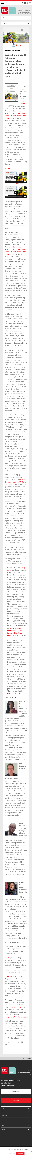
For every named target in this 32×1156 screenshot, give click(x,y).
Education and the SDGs (12, 50)
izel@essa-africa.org (16, 1007)
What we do (4, 1122)
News (12, 52)
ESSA (6, 946)
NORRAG (8, 976)
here (13, 1153)
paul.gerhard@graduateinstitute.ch (17, 1017)
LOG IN (13, 3)
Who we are (4, 1115)
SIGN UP (18, 3)
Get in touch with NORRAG (16, 1091)
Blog (3, 1125)
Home (3, 1108)
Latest (3, 1129)
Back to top (27, 1058)
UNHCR (7, 958)
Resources (4, 1112)
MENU (2, 2)
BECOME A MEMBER (16, 1100)
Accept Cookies (20, 1153)
